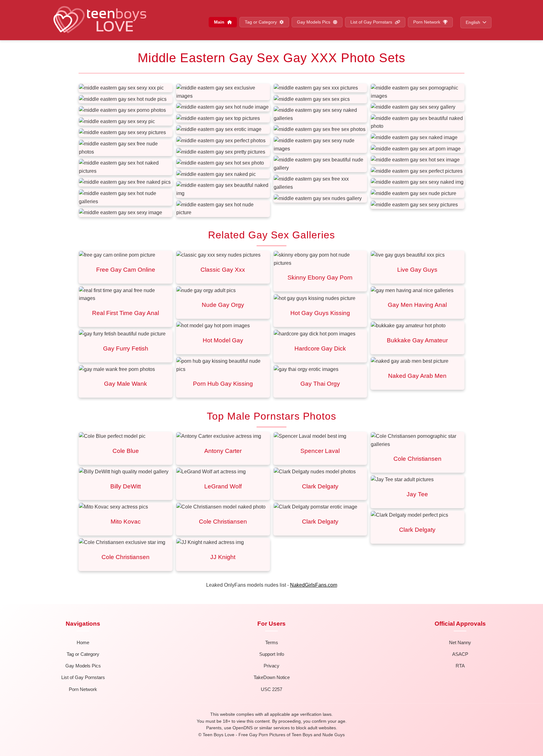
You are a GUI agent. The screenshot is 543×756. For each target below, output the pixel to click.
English (473, 22)
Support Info (271, 654)
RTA (460, 665)
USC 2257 (271, 689)
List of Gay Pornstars (371, 22)
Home (83, 642)
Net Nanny (460, 642)
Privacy (271, 665)
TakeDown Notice (272, 677)
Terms (271, 642)
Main (220, 22)
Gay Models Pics (314, 22)
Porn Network (427, 22)
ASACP (460, 654)
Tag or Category (261, 22)
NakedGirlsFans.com (313, 585)
